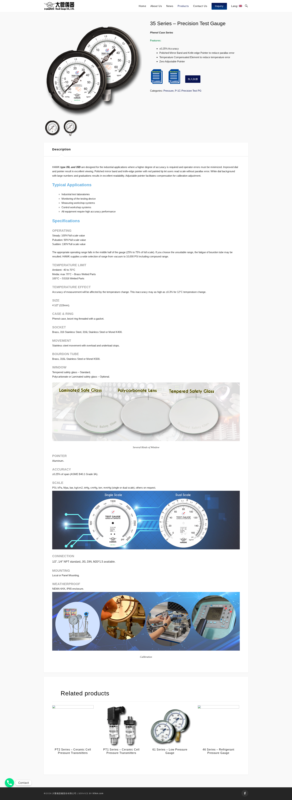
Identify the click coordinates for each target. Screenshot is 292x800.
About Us (156, 6)
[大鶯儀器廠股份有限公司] (59, 6)
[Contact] (9, 782)
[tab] (61, 149)
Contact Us (200, 6)
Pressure (168, 90)
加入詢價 (193, 79)
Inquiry (219, 6)
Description (61, 149)
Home (142, 6)
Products (183, 6)
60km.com (98, 793)
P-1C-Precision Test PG (188, 90)
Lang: (235, 6)
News (169, 6)
